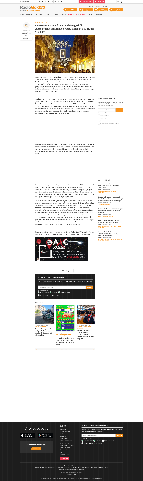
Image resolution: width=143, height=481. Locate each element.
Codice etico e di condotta (59, 467)
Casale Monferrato (107, 216)
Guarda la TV (100, 1)
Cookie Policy (75, 466)
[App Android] (58, 1)
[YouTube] (45, 1)
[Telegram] (51, 1)
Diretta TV (72, 14)
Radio (82, 14)
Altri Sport (79, 326)
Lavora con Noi (64, 455)
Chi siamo (63, 429)
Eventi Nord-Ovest (65, 292)
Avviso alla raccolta (71, 474)
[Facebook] (39, 1)
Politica (38, 14)
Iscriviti (89, 287)
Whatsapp (63, 436)
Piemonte (112, 226)
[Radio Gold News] (70, 9)
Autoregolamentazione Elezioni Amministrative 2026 (71, 469)
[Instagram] (48, 1)
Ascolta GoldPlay (86, 1)
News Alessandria (44, 292)
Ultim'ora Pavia (64, 443)
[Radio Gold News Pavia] (85, 9)
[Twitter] (42, 1)
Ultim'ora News (64, 438)
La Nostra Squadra (65, 431)
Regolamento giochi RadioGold (82, 467)
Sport (56, 14)
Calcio (110, 239)
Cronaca (29, 14)
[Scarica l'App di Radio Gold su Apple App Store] (27, 435)
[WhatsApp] (55, 1)
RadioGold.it (52, 478)
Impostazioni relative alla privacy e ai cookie (71, 473)
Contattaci (65, 458)
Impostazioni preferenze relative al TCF (71, 471)
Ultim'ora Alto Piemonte (67, 445)
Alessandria (44, 23)
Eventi (47, 14)
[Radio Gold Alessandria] (32, 8)
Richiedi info (36, 449)
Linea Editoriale (70, 467)
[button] (26, 38)
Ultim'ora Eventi (65, 448)
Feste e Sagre (63, 334)
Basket (100, 216)
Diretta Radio (64, 450)
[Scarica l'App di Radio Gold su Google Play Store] (45, 435)
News (22, 14)
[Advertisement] (65, 129)
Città (90, 14)
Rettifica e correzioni (103, 467)
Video (64, 14)
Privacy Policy (55, 295)
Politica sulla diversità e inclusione (43, 467)
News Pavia (54, 292)
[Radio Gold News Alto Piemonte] (101, 9)
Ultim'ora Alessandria (66, 441)
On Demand (99, 14)
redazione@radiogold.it (86, 478)
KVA (101, 478)
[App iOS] (61, 1)
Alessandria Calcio (103, 239)
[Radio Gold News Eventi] (116, 9)
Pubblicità (63, 434)
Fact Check (94, 467)
